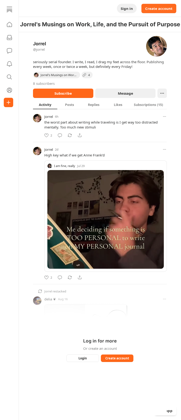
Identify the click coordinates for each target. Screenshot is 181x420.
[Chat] (9, 50)
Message (125, 93)
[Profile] (9, 90)
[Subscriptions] (9, 37)
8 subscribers (44, 83)
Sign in (127, 8)
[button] (9, 24)
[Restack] (70, 135)
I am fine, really (64, 166)
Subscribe (63, 93)
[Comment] (60, 135)
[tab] (45, 104)
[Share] (80, 135)
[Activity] (9, 64)
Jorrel (48, 116)
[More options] (164, 116)
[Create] (8, 102)
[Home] (9, 9)
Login (82, 358)
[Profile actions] (162, 93)
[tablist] (100, 104)
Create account (159, 8)
